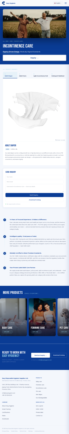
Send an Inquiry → (40, 355)
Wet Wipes (39, 394)
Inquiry (34, 58)
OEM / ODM (39, 409)
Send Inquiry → (34, 195)
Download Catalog (59, 355)
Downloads (5, 419)
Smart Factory (6, 409)
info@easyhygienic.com (45, 360)
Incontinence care (41, 388)
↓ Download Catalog (34, 200)
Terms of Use (23, 431)
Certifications (6, 412)
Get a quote (39, 406)
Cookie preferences (39, 431)
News (3, 415)
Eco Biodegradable (41, 398)
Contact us (39, 415)
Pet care (38, 391)
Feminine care (40, 385)
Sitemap (30, 431)
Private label (39, 412)
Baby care (39, 381)
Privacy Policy (5, 431)
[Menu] (66, 3)
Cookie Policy (14, 431)
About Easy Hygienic (8, 406)
